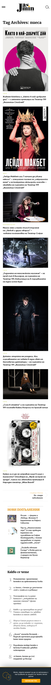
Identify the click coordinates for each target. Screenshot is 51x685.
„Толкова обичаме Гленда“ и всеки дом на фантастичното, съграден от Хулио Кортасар (31, 553)
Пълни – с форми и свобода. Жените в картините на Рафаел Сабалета (31, 519)
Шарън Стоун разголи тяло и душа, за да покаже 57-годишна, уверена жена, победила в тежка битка (28, 624)
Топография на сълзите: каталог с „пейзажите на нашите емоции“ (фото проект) (25, 599)
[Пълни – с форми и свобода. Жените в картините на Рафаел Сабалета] (11, 519)
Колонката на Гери (9, 224)
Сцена (5, 93)
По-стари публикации (36, 495)
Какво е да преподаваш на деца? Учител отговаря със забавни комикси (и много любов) (27, 612)
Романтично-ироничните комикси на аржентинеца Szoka (28, 580)
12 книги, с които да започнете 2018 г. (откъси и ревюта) (27, 589)
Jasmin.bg (25, 7)
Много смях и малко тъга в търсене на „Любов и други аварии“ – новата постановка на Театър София (23, 231)
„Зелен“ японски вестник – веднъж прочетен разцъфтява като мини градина (28, 636)
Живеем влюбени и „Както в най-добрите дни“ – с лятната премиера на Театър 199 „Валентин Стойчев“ (24, 99)
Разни (5, 173)
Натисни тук (31, 681)
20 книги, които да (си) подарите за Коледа (24, 658)
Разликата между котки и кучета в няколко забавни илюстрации (25, 648)
